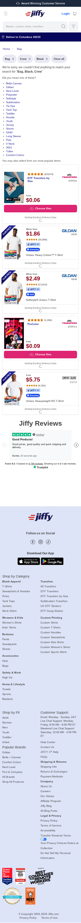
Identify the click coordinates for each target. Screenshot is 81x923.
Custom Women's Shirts (55, 647)
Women (7, 722)
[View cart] (74, 13)
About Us (46, 786)
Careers (45, 791)
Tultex (9, 151)
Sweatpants (9, 644)
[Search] (63, 26)
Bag (7, 58)
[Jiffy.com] (35, 13)
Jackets (7, 605)
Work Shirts (9, 610)
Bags (5, 665)
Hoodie (10, 117)
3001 (9, 147)
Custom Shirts (49, 622)
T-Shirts (7, 586)
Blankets (7, 698)
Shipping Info (48, 766)
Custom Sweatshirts (52, 637)
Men (5, 727)
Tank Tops (8, 601)
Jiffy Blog (46, 805)
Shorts (10, 128)
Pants (5, 639)
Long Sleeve (13, 136)
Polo (8, 139)
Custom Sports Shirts (53, 651)
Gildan (10, 87)
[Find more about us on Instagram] (40, 542)
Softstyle (11, 98)
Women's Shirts (12, 622)
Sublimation (13, 102)
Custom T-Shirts (50, 627)
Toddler (10, 113)
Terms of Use (49, 917)
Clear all (59, 58)
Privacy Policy (49, 820)
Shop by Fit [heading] (11, 712)
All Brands (8, 776)
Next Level (12, 90)
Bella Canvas (14, 83)
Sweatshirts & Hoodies (16, 591)
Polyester (11, 94)
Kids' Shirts (9, 627)
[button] (6, 13)
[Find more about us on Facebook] (33, 542)
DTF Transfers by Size (54, 596)
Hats (5, 660)
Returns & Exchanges (53, 771)
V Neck (10, 143)
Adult (5, 717)
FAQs (43, 756)
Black (40, 58)
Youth (9, 121)
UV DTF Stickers (50, 605)
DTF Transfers (49, 591)
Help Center (47, 742)
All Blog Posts (48, 810)
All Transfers (48, 586)
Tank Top (11, 109)
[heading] (40, 230)
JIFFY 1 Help (49, 751)
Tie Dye (10, 106)
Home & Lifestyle (13, 684)
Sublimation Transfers (53, 601)
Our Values (47, 796)
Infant (5, 742)
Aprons (6, 694)
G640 (9, 132)
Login (66, 13)
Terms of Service (50, 825)
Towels (6, 689)
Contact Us (47, 747)
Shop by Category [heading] (16, 576)
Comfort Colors (15, 155)
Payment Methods (51, 776)
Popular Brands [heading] (14, 747)
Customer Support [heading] (54, 712)
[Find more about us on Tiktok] (48, 542)
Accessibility (47, 830)
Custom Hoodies (50, 632)
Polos (5, 596)
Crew (23, 58)
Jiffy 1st (33, 244)
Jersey (10, 124)
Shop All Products (13, 781)
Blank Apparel (11, 581)
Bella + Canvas (11, 757)
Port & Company (12, 771)
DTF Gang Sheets (51, 610)
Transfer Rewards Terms (55, 835)
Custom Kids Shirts (52, 642)
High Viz (7, 677)
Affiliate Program (50, 800)
